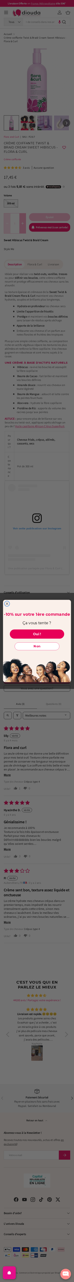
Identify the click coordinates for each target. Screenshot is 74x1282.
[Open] (9, 1272)
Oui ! (37, 634)
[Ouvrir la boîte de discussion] (65, 1274)
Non (37, 646)
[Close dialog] (7, 603)
